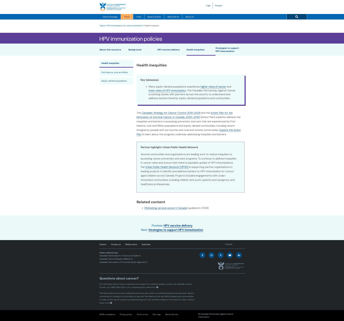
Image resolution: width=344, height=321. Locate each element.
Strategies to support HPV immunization (175, 230)
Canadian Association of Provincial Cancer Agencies (122, 262)
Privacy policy (126, 314)
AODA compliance (107, 314)
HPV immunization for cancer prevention (125, 25)
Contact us (116, 244)
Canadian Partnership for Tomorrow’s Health (119, 255)
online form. (151, 287)
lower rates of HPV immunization (167, 90)
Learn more (104, 303)
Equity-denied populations (114, 81)
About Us (190, 17)
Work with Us (173, 17)
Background (134, 49)
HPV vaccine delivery (168, 49)
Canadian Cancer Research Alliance (114, 259)
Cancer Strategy (110, 17)
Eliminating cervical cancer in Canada (166, 208)
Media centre (131, 244)
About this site (171, 314)
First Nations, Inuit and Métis (114, 72)
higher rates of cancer (213, 86)
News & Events (154, 17)
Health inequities (196, 49)
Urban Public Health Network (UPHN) (166, 167)
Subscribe (146, 244)
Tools (138, 17)
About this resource (110, 49)
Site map (157, 314)
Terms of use (142, 314)
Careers (102, 244)
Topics (127, 16)
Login (208, 5)
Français (219, 6)
